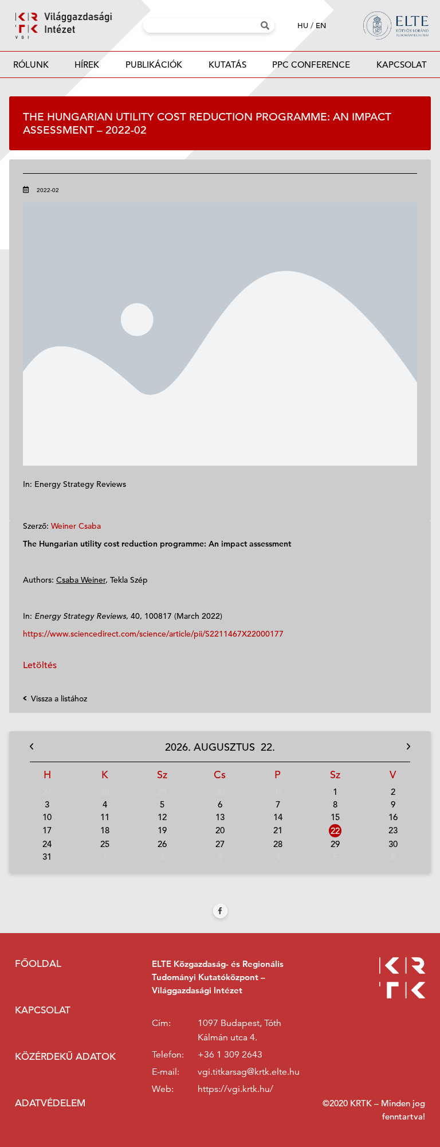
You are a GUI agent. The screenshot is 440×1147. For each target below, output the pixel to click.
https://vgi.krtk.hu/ (235, 1089)
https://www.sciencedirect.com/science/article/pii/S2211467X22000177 (153, 634)
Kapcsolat (401, 64)
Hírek (86, 64)
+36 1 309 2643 (230, 1054)
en (321, 25)
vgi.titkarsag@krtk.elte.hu (249, 1072)
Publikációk (153, 64)
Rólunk (31, 64)
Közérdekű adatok (65, 1057)
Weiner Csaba (76, 526)
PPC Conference (311, 64)
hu (302, 25)
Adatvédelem (50, 1103)
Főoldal (38, 964)
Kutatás (227, 64)
